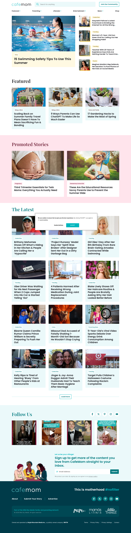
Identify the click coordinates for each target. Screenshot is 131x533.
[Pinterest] (104, 414)
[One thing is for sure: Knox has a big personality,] (79, 432)
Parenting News (93, 327)
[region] (66, 221)
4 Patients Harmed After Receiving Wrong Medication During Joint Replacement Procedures (65, 292)
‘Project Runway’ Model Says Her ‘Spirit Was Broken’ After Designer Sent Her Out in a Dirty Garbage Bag (64, 247)
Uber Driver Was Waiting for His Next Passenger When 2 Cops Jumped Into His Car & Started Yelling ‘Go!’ (28, 292)
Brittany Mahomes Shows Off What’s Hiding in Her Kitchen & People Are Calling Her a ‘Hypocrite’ (28, 247)
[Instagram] (110, 414)
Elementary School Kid (77, 183)
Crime (53, 327)
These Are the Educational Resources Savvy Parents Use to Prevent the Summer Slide (91, 190)
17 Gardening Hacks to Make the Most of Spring (102, 115)
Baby (16, 55)
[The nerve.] (107, 432)
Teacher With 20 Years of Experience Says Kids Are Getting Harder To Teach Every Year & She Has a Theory (105, 53)
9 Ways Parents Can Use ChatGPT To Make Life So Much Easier (65, 116)
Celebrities (96, 17)
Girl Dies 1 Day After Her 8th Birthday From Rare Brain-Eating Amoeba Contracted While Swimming (101, 247)
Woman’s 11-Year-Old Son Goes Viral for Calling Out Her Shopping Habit (105, 37)
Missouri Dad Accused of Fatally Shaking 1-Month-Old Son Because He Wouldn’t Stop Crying (65, 335)
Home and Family (94, 110)
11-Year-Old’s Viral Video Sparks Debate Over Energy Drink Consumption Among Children (102, 336)
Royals (95, 61)
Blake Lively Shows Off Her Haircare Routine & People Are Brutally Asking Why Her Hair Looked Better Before (101, 292)
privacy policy (93, 476)
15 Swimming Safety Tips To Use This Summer (42, 61)
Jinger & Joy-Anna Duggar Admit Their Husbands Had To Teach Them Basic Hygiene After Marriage (65, 381)
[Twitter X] (98, 414)
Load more (65, 397)
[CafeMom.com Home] (21, 4)
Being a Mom (19, 110)
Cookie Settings (58, 225)
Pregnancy (18, 183)
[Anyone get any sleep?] (51, 432)
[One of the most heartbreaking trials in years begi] (24, 432)
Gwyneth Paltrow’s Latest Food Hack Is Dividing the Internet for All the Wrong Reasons (103, 23)
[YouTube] (117, 414)
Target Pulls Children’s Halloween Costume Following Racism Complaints (101, 380)
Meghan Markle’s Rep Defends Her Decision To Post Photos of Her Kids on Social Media (105, 66)
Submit (114, 471)
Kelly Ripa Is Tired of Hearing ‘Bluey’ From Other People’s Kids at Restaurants (27, 380)
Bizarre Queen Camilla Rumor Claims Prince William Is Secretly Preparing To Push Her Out (27, 336)
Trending (95, 32)
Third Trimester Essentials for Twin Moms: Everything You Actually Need (35, 189)
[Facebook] (92, 414)
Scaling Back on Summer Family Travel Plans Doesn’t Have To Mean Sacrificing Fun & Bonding (27, 119)
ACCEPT (72, 225)
